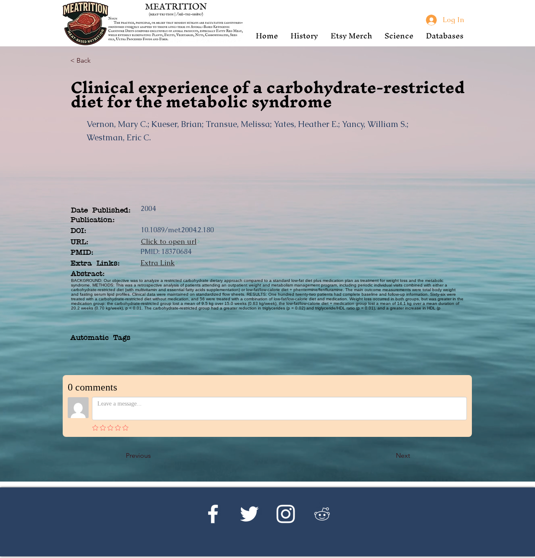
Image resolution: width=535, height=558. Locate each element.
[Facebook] (213, 514)
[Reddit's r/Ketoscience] (322, 514)
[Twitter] (249, 514)
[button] (304, 35)
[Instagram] (285, 514)
